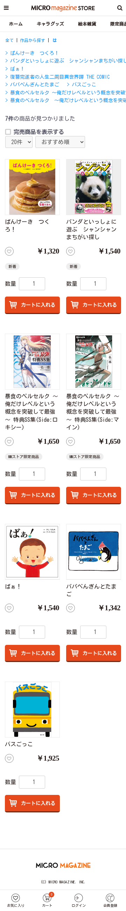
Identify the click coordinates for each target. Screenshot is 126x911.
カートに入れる (37, 305)
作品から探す (32, 40)
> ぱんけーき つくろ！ (32, 53)
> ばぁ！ (15, 68)
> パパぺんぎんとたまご (32, 84)
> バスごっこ (81, 84)
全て (9, 40)
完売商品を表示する (39, 132)
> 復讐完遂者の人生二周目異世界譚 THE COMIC (57, 76)
